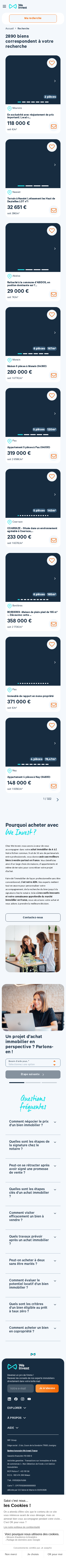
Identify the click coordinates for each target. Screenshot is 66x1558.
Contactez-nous (33, 918)
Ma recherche (33, 18)
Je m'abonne (47, 1388)
